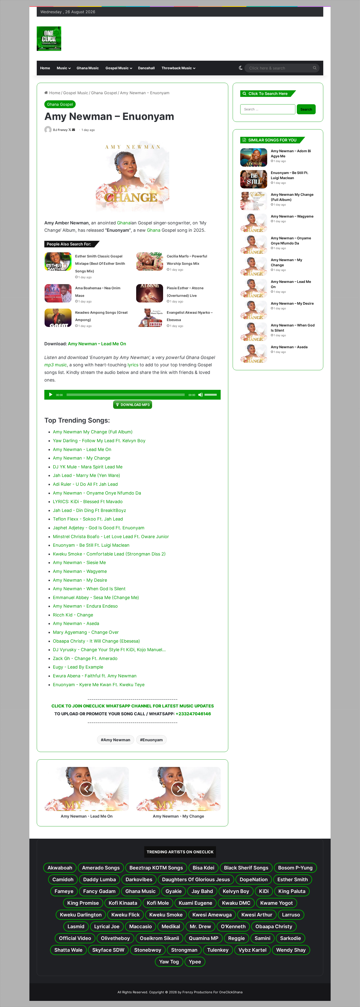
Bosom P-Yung (295, 868)
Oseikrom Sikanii (159, 938)
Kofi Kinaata (123, 903)
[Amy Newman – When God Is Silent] (253, 332)
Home (45, 68)
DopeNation (254, 879)
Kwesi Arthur (256, 915)
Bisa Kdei (203, 868)
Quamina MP (203, 938)
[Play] (50, 394)
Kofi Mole (158, 903)
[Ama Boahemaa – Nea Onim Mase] (58, 293)
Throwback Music (177, 68)
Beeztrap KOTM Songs (156, 868)
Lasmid (76, 926)
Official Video (75, 938)
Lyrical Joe (107, 926)
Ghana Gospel (104, 92)
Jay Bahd (202, 891)
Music (62, 68)
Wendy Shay (291, 950)
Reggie (236, 938)
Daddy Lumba (99, 879)
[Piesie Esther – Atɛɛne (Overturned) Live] (149, 293)
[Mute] (200, 394)
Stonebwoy (147, 950)
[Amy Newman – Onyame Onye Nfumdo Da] (253, 244)
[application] (132, 395)
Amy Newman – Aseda (289, 347)
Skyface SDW (108, 950)
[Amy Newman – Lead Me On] (253, 288)
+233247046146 (193, 713)
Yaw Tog (169, 962)
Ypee (195, 962)
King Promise (83, 903)
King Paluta (291, 891)
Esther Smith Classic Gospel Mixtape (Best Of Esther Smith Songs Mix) (100, 263)
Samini (262, 938)
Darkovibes (139, 879)
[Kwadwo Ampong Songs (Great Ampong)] (58, 318)
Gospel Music (117, 68)
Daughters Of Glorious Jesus (196, 879)
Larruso (291, 915)
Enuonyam (153, 739)
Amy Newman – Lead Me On (97, 343)
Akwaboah (60, 868)
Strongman (184, 950)
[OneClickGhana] (49, 38)
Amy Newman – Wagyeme (292, 216)
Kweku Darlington (81, 915)
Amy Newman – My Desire (292, 303)
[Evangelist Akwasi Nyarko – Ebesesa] (149, 318)
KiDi (264, 891)
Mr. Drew (200, 926)
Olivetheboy (115, 938)
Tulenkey (218, 950)
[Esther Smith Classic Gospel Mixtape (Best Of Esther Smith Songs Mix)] (58, 261)
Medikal (171, 926)
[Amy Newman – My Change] (253, 266)
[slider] (211, 394)
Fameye (64, 891)
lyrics (133, 364)
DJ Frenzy (60, 130)
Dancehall (146, 68)
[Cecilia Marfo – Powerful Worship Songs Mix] (149, 261)
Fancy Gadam (99, 891)
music (61, 364)
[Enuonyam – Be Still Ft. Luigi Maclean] (253, 179)
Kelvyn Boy (236, 891)
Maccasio (140, 926)
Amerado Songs (101, 868)
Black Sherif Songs (246, 868)
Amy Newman (116, 739)
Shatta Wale (68, 950)
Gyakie (174, 891)
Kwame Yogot (276, 903)
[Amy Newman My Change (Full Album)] (253, 201)
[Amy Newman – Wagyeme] (253, 223)
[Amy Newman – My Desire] (253, 310)
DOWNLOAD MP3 (135, 405)
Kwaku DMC (236, 903)
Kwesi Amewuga (212, 915)
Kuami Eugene (195, 903)
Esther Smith (292, 879)
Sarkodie (290, 938)
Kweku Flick (125, 915)
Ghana (124, 222)
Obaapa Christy (273, 926)
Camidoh (62, 879)
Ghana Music (88, 68)
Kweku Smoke (166, 915)
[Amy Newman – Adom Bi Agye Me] (253, 157)
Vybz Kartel (252, 950)
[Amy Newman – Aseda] (253, 353)
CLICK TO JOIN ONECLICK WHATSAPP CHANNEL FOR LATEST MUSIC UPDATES (132, 706)
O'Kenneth (233, 926)
